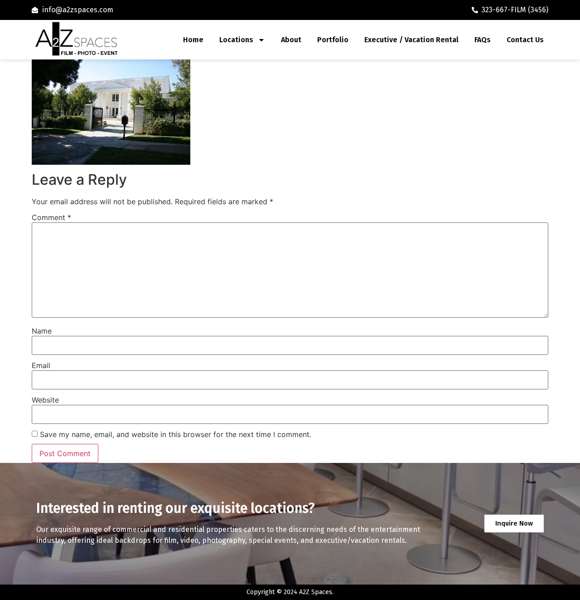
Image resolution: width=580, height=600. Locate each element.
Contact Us (525, 39)
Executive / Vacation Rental (411, 39)
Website (45, 399)
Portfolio (332, 39)
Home (193, 39)
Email (41, 365)
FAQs (482, 39)
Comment (51, 217)
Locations (236, 39)
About (291, 39)
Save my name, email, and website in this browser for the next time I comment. (175, 434)
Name (42, 330)
